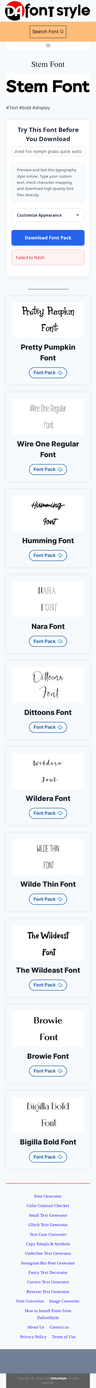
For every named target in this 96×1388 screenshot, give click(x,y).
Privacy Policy (33, 1336)
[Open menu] (48, 46)
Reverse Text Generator (48, 1291)
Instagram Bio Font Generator (48, 1263)
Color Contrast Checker (48, 1205)
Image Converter (64, 1301)
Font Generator (48, 1196)
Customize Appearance (39, 215)
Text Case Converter (48, 1234)
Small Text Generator (48, 1215)
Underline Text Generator (48, 1253)
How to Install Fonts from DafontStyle (48, 1314)
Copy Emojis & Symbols (48, 1243)
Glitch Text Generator (48, 1224)
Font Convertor (30, 1301)
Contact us (59, 1327)
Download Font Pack (48, 238)
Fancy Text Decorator (48, 1272)
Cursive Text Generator (48, 1282)
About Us (35, 1327)
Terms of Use (64, 1336)
